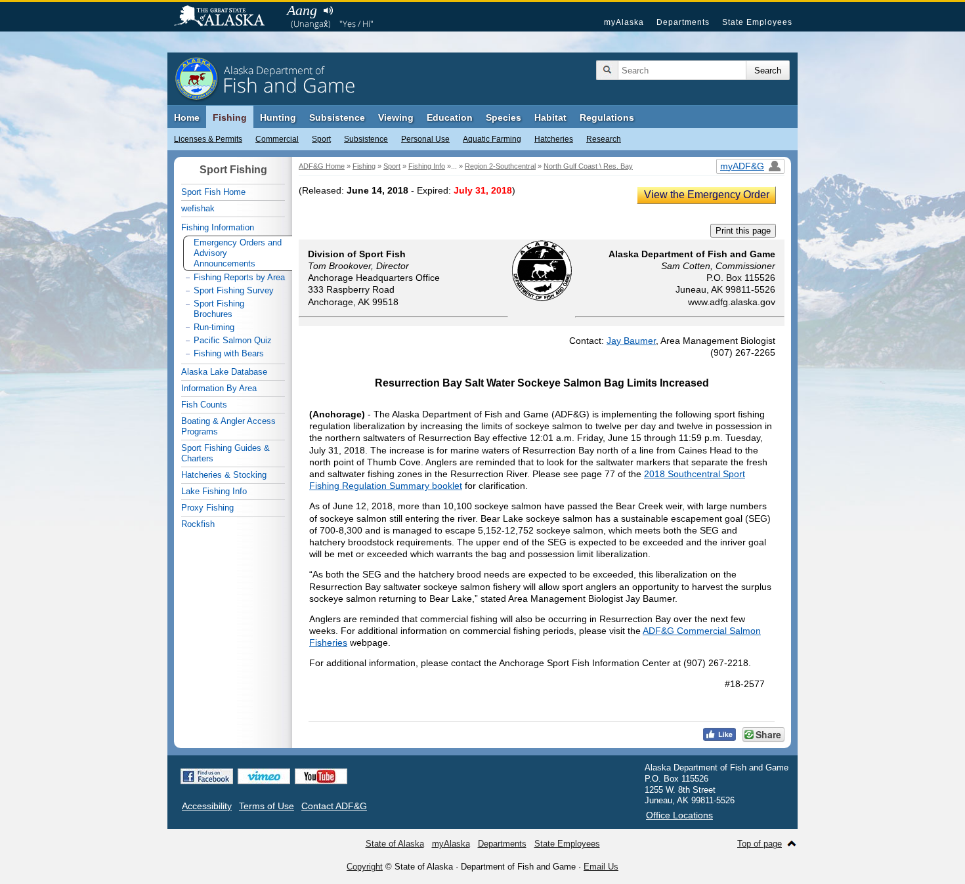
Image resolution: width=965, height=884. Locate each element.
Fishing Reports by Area (239, 277)
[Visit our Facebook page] (207, 776)
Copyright (365, 867)
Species (503, 117)
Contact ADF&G (334, 806)
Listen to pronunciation (328, 10)
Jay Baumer (631, 340)
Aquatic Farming (492, 139)
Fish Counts (204, 405)
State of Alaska (226, 17)
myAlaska (624, 22)
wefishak (198, 208)
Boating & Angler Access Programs (228, 426)
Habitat (550, 117)
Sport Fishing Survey (234, 290)
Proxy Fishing (207, 508)
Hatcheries (553, 139)
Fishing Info (426, 166)
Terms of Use (266, 806)
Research (603, 139)
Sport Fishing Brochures (219, 309)
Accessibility (207, 806)
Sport (321, 139)
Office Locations (679, 815)
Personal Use (425, 139)
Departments (683, 22)
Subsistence (366, 139)
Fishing (230, 117)
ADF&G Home (322, 166)
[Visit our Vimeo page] (264, 776)
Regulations (607, 117)
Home (187, 117)
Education (450, 117)
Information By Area (219, 388)
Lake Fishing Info (214, 491)
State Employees (757, 22)
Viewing (396, 117)
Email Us (601, 867)
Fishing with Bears (229, 353)
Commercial (277, 139)
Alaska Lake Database (224, 372)
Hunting (278, 117)
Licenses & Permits (208, 139)
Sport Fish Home (213, 192)
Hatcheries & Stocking (224, 475)
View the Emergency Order (706, 194)
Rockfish (198, 524)
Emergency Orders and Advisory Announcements (238, 253)
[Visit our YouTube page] (321, 776)
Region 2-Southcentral (500, 166)
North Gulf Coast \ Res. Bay (588, 166)
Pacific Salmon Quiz (233, 340)
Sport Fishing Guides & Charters (225, 453)
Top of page (759, 844)
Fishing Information (217, 227)
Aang (302, 10)
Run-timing (214, 327)
